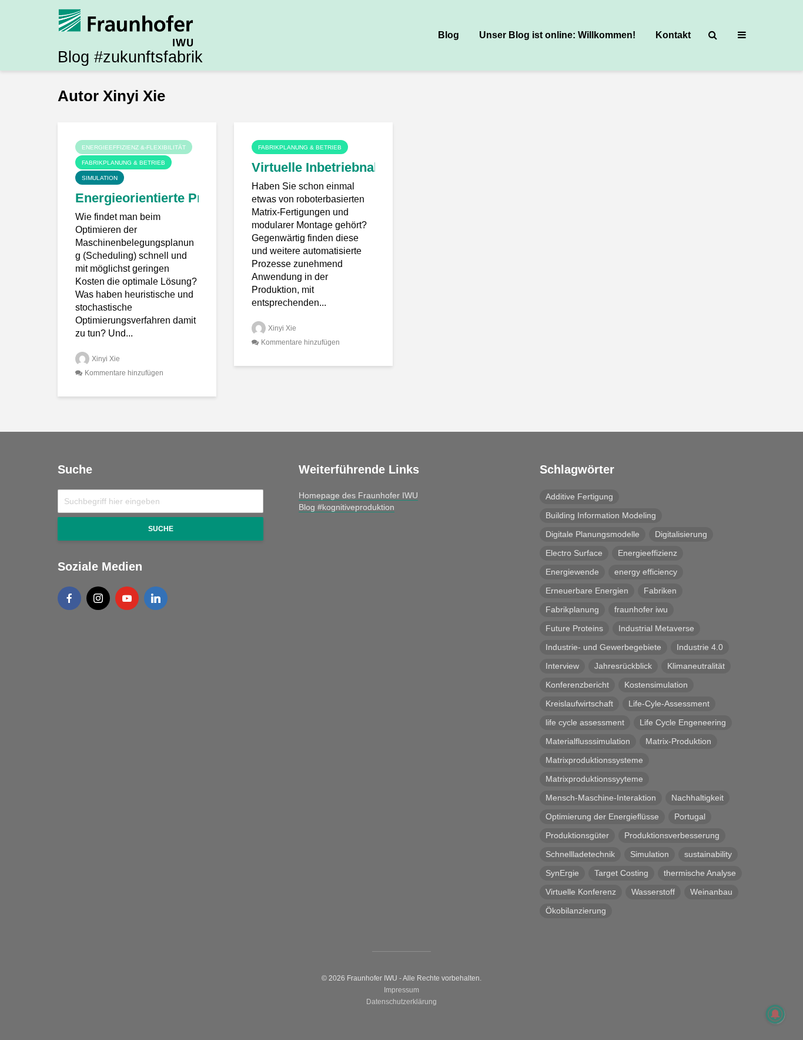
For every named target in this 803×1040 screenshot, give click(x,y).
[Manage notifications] (775, 1014)
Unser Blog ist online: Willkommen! (557, 35)
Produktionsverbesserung (672, 835)
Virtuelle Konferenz (581, 891)
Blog (448, 35)
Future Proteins (574, 628)
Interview (562, 666)
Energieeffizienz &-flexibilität (134, 147)
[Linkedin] (156, 598)
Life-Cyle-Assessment (669, 703)
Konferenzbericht (577, 684)
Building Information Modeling (601, 515)
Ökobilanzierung (576, 910)
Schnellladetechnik (580, 854)
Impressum (401, 990)
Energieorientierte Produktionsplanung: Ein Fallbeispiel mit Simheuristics (137, 198)
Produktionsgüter (577, 835)
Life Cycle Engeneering (683, 722)
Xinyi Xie (106, 359)
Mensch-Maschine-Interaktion (601, 797)
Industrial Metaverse (656, 628)
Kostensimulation (656, 684)
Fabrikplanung (572, 609)
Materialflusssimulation (588, 741)
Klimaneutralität (696, 666)
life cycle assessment (585, 722)
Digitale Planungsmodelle (593, 534)
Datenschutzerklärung (401, 1002)
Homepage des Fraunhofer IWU (358, 495)
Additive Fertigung (579, 496)
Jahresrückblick (623, 666)
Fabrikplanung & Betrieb (123, 162)
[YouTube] (127, 598)
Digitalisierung (681, 534)
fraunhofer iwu (641, 609)
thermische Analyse (700, 873)
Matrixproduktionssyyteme (594, 779)
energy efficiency (645, 571)
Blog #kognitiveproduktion (346, 507)
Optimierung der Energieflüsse (602, 816)
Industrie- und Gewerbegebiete (603, 647)
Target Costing (621, 873)
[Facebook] (69, 598)
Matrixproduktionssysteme (594, 760)
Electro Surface (574, 553)
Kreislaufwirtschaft (579, 703)
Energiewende (572, 571)
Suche (160, 529)
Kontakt (673, 35)
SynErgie (562, 873)
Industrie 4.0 (700, 647)
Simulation (100, 178)
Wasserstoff (653, 891)
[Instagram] (98, 598)
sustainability (708, 854)
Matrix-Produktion (678, 741)
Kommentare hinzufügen (124, 373)
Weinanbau (711, 891)
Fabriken (660, 590)
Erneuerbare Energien (587, 590)
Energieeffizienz (647, 553)
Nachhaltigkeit (697, 797)
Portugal (689, 816)
